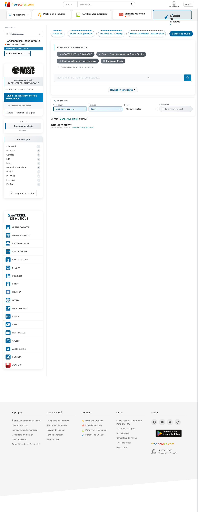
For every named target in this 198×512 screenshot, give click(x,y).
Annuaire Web (122, 433)
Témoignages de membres (24, 430)
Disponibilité (164, 104)
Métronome (121, 447)
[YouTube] (162, 422)
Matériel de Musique (95, 434)
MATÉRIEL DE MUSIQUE (17, 48)
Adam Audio (22, 146)
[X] (170, 422)
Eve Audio (22, 175)
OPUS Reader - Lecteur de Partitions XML (129, 422)
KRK (22, 159)
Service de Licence (56, 430)
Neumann (22, 150)
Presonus (22, 180)
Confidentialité (19, 439)
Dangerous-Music (23, 125)
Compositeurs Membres (58, 420)
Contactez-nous (19, 425)
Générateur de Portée (126, 438)
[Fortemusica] (153, 451)
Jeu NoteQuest (123, 442)
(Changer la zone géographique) (82, 127)
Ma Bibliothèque (17, 34)
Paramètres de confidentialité (26, 444)
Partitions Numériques (95, 430)
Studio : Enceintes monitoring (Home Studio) (123, 54)
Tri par (126, 105)
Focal (22, 163)
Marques (92, 105)
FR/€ (187, 4)
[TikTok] (178, 422)
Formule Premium (55, 434)
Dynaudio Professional (22, 167)
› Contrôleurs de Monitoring (18, 105)
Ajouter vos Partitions (57, 425)
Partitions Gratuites (94, 420)
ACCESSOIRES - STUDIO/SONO (77, 54)
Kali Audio (22, 184)
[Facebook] (154, 422)
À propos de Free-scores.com (26, 420)
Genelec (22, 154)
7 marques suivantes (22, 193)
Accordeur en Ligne (125, 428)
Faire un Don (53, 439)
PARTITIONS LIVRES (16, 44)
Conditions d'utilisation (22, 434)
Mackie (22, 171)
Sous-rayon (58, 105)
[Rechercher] (131, 4)
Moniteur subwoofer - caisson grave (79, 61)
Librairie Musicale (93, 425)
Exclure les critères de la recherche (77, 67)
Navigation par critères (121, 90)
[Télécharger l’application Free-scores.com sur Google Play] (169, 433)
